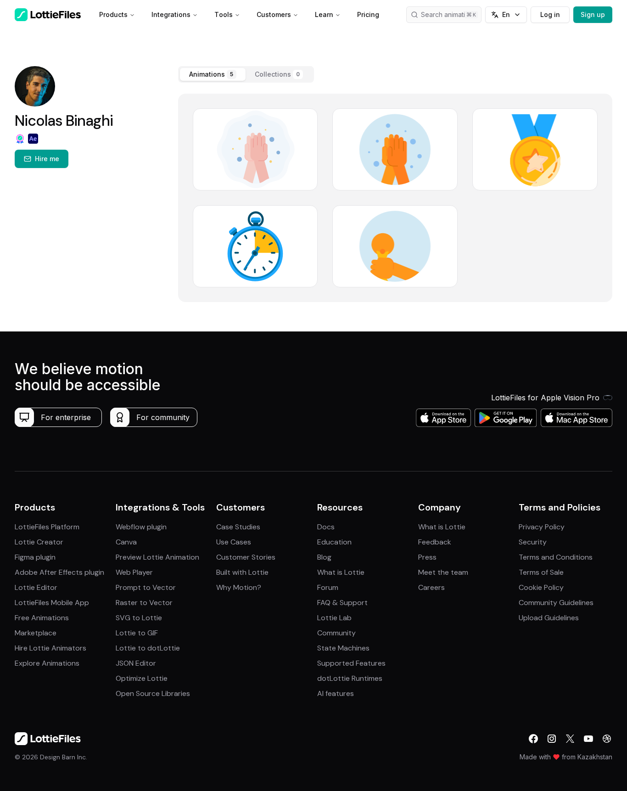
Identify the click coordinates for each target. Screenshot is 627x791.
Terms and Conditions (556, 557)
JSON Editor (136, 663)
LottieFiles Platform (47, 527)
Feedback (434, 542)
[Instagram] (551, 738)
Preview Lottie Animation (157, 557)
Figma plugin (35, 557)
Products (113, 14)
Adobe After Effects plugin (59, 572)
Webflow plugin (141, 527)
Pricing (368, 14)
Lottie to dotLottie (148, 648)
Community (336, 633)
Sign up (593, 14)
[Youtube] (588, 738)
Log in (550, 14)
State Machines (343, 648)
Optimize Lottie (142, 678)
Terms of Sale (541, 572)
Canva (126, 542)
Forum (327, 587)
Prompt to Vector (146, 587)
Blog (324, 557)
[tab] (213, 74)
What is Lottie (340, 572)
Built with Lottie (242, 572)
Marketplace (35, 633)
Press (427, 557)
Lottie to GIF (137, 633)
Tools (223, 14)
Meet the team (443, 572)
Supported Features (351, 663)
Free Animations (42, 618)
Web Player (134, 572)
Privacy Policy (542, 527)
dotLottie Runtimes (349, 678)
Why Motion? (238, 587)
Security (533, 542)
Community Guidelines (556, 602)
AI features (335, 693)
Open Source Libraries (153, 693)
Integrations (170, 14)
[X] (570, 738)
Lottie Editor (36, 587)
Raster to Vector (144, 602)
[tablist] (246, 74)
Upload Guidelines (549, 618)
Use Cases (233, 542)
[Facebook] (533, 738)
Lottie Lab (334, 618)
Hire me (47, 159)
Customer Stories (245, 557)
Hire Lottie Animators (50, 648)
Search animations (448, 14)
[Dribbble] (606, 738)
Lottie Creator (39, 542)
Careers (431, 587)
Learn (324, 14)
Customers (274, 14)
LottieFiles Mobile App (52, 602)
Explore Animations (47, 663)
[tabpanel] (395, 198)
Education (334, 542)
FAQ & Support (342, 602)
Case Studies (238, 527)
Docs (326, 527)
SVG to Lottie (139, 618)
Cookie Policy (541, 587)
